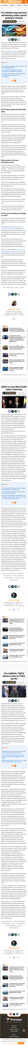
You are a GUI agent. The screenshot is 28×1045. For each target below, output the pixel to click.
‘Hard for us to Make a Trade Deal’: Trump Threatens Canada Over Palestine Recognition (17, 348)
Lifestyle (22, 287)
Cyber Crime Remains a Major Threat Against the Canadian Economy (16, 369)
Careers (14, 1034)
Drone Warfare (20, 573)
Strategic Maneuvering (11, 925)
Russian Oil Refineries (18, 575)
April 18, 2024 (22, 21)
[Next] (15, 81)
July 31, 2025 (12, 350)
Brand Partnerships (14, 1036)
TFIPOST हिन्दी (14, 1031)
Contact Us (14, 1027)
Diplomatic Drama (11, 573)
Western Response (14, 927)
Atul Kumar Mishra (11, 393)
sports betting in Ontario (11, 51)
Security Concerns (21, 923)
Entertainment (9, 287)
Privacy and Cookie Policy (11, 1043)
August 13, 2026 (13, 646)
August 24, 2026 (13, 632)
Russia (13, 923)
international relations (20, 921)
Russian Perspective (8, 577)
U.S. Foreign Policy (19, 577)
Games (16, 287)
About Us (14, 1025)
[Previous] (13, 81)
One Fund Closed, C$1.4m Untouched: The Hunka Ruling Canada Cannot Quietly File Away (17, 330)
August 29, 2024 (13, 364)
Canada (19, 5)
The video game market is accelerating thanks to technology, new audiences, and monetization (14, 75)
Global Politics (7, 575)
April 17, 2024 (21, 393)
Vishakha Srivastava (11, 21)
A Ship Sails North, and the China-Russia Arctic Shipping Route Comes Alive (17, 637)
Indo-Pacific (4, 5)
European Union (9, 921)
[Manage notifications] (24, 1030)
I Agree (21, 1043)
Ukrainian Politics (14, 579)
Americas (12, 5)
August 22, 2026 (13, 640)
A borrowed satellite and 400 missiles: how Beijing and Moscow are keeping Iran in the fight (13, 757)
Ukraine (20, 925)
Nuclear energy (6, 923)
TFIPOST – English (14, 1029)
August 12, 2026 (13, 652)
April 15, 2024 (12, 372)
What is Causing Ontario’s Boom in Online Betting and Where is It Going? (17, 361)
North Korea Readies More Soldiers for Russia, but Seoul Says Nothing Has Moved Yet (16, 629)
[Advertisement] (14, 379)
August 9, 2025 (13, 343)
